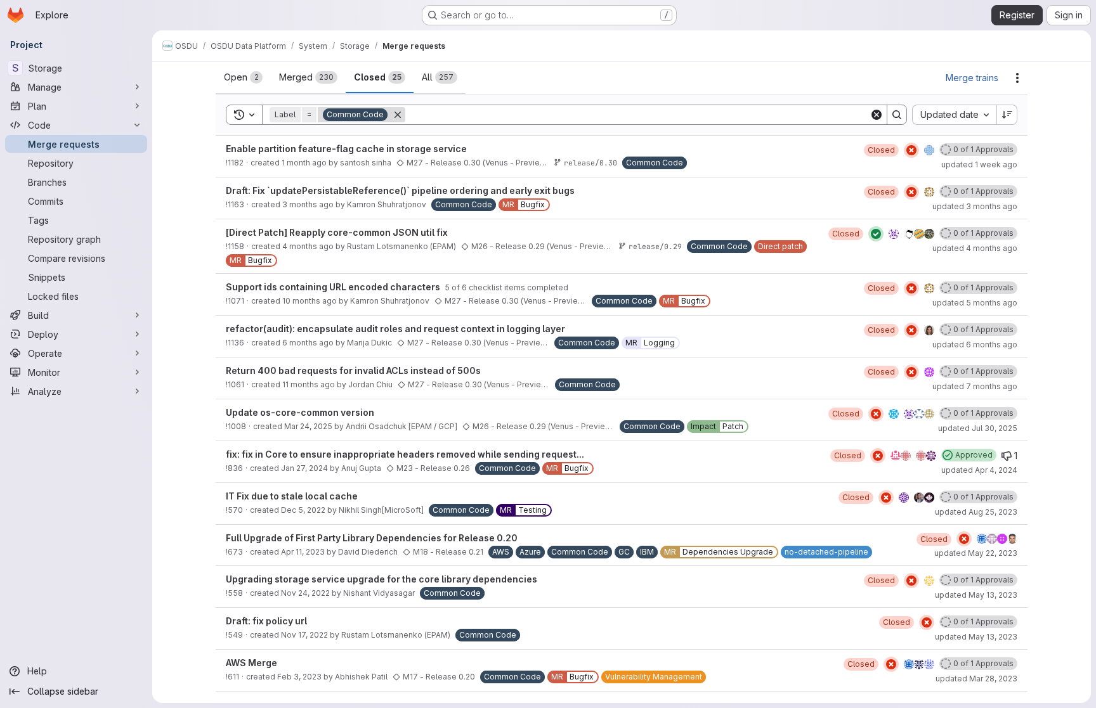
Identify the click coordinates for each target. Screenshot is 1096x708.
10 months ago (309, 301)
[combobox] (954, 115)
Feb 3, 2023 (299, 676)
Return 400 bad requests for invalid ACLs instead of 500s (353, 370)
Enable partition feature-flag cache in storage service (346, 148)
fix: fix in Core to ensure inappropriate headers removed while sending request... (405, 454)
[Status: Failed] (911, 150)
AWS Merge (251, 662)
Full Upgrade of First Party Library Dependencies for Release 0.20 (372, 537)
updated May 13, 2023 (976, 595)
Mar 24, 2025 (308, 426)
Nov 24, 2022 (305, 593)
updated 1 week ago (979, 164)
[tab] (243, 77)
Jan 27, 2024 (304, 468)
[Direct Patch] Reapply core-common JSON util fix (337, 232)
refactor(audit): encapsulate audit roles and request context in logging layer (395, 328)
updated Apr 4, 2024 (979, 470)
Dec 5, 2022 (303, 510)
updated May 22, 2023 (975, 553)
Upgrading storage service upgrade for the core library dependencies (381, 579)
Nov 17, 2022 (304, 635)
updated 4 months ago (974, 248)
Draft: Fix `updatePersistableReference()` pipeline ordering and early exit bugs (400, 190)
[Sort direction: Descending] (1007, 115)
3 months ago (308, 204)
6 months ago (308, 342)
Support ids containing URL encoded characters (334, 286)
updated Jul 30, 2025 (977, 428)
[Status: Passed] (876, 233)
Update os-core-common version (300, 412)
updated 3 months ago (974, 206)
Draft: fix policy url (266, 620)
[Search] (897, 115)
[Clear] (876, 114)
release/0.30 (590, 162)
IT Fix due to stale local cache (292, 496)
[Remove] (397, 114)
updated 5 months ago (974, 302)
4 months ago (308, 246)
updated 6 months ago (974, 344)
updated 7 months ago (974, 386)
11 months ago (308, 384)
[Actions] (1017, 78)
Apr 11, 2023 (303, 552)
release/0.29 (655, 246)
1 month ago (304, 162)
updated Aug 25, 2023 (976, 512)
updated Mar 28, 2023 (976, 678)
